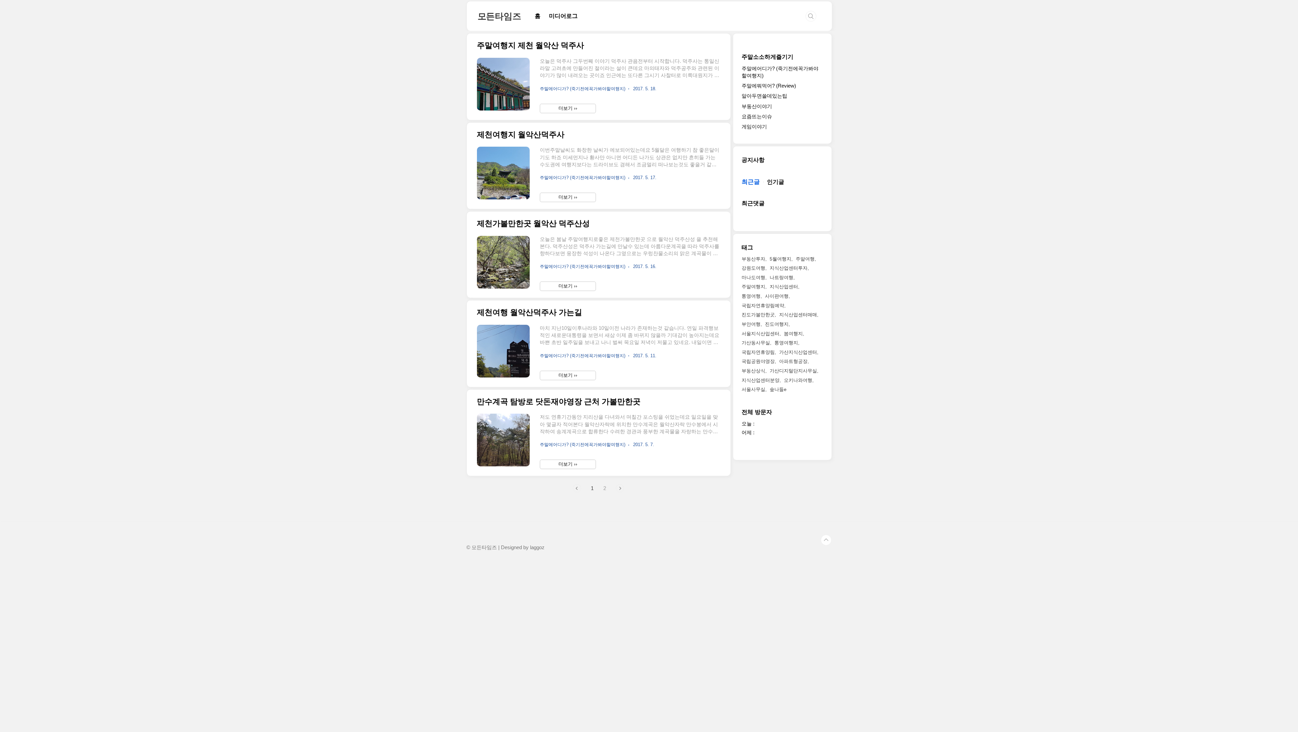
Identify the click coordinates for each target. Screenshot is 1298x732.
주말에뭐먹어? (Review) (769, 86)
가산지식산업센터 (798, 352)
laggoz (537, 547)
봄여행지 (793, 333)
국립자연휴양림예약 (763, 305)
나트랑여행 (781, 277)
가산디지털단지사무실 (793, 370)
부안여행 (751, 324)
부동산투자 (753, 259)
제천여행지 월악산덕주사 (520, 134)
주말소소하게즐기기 (767, 57)
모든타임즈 (499, 16)
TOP (826, 540)
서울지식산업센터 (760, 333)
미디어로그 (563, 16)
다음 (620, 488)
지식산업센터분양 (760, 380)
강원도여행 (753, 268)
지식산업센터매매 (798, 314)
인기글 (775, 182)
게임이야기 (754, 126)
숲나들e (778, 389)
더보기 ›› (567, 108)
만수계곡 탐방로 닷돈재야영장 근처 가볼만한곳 (559, 401)
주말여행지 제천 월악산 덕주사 (530, 45)
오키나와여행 (798, 380)
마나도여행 (753, 277)
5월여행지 (780, 259)
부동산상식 (753, 370)
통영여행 (751, 296)
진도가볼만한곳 (758, 314)
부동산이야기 (757, 106)
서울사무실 (753, 389)
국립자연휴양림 (758, 352)
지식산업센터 (784, 286)
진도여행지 (777, 324)
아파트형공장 (793, 361)
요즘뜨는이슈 (757, 116)
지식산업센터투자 (789, 268)
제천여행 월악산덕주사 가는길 (529, 312)
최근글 (751, 181)
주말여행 (805, 259)
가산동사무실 (756, 342)
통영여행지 (786, 342)
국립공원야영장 (758, 361)
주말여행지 (753, 286)
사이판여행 (777, 296)
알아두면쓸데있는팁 (764, 96)
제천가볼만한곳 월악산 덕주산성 (533, 223)
